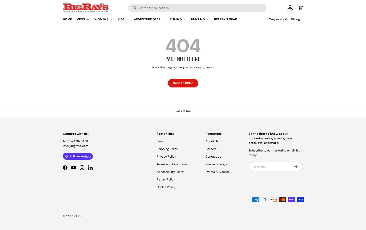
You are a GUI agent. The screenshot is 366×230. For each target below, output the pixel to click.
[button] (301, 8)
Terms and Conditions (172, 164)
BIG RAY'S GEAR (225, 19)
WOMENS (101, 19)
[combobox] (197, 8)
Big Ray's (76, 216)
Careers (211, 149)
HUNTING (198, 19)
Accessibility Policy (170, 172)
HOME (67, 19)
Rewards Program (217, 164)
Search (161, 141)
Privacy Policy (166, 157)
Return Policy (166, 179)
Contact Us (213, 157)
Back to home (183, 83)
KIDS (121, 19)
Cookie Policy (166, 187)
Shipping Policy (167, 149)
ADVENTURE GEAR (147, 19)
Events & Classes (217, 172)
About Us (211, 141)
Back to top (183, 111)
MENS (80, 19)
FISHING (176, 19)
